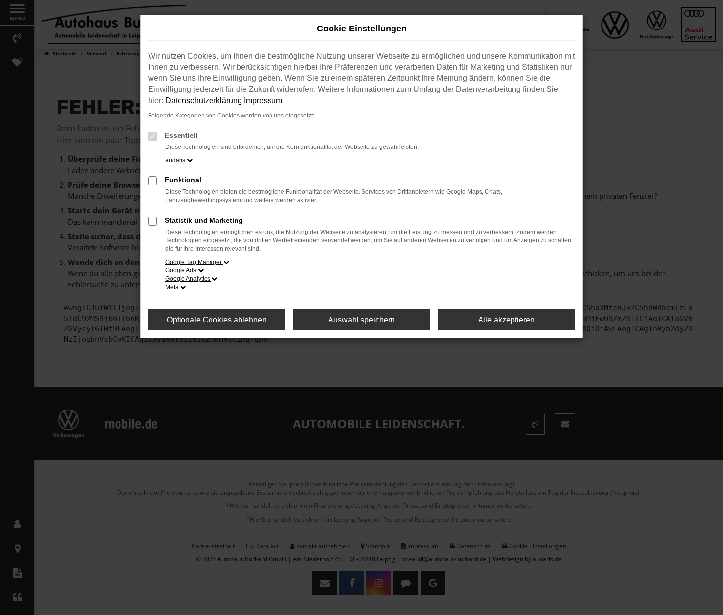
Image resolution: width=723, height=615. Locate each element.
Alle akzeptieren (506, 320)
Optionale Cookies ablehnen (217, 320)
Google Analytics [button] (188, 278)
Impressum (263, 100)
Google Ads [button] (181, 270)
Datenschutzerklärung (203, 100)
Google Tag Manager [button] (194, 262)
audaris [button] (176, 160)
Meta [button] (172, 287)
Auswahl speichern (361, 320)
